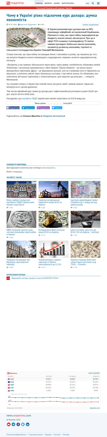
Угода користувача (36, 434)
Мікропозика (68, 3)
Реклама (66, 434)
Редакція (48, 434)
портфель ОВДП (30, 98)
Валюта (48, 3)
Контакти (57, 434)
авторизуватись (48, 167)
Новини (39, 3)
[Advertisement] (53, 141)
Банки (57, 3)
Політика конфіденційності (16, 434)
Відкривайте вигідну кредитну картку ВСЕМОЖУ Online (35, 278)
